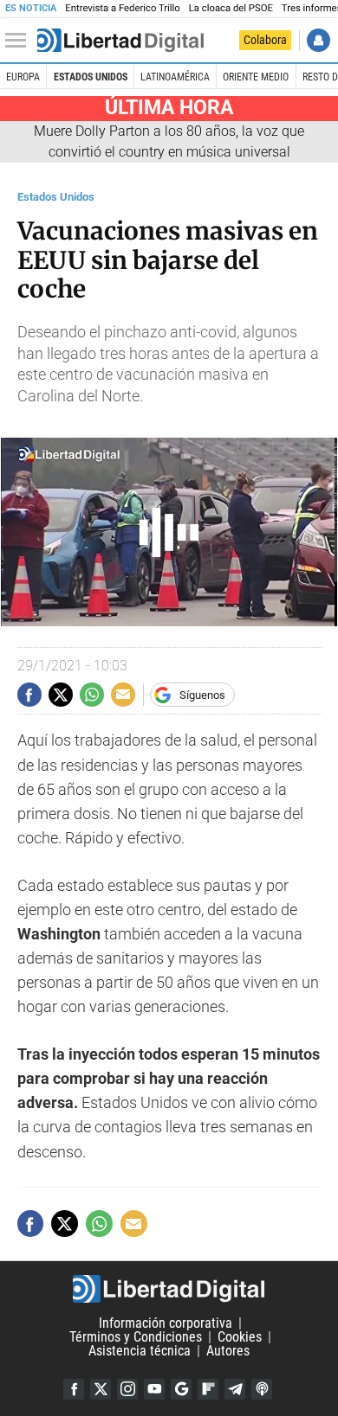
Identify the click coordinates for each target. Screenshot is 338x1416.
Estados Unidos (90, 77)
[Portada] (120, 41)
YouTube (154, 1389)
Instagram (127, 1389)
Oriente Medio (256, 77)
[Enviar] (92, 694)
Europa (23, 77)
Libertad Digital (169, 1289)
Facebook (73, 1389)
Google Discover (181, 1389)
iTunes (261, 1389)
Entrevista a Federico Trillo (122, 8)
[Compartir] (29, 694)
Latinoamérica (175, 77)
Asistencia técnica (139, 1350)
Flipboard (208, 1389)
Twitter (100, 1389)
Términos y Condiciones (135, 1337)
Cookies (240, 1337)
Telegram (234, 1389)
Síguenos (202, 695)
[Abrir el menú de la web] (20, 40)
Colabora (265, 40)
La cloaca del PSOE (231, 8)
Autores (228, 1350)
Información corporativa (165, 1323)
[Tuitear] (61, 694)
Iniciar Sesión (318, 40)
